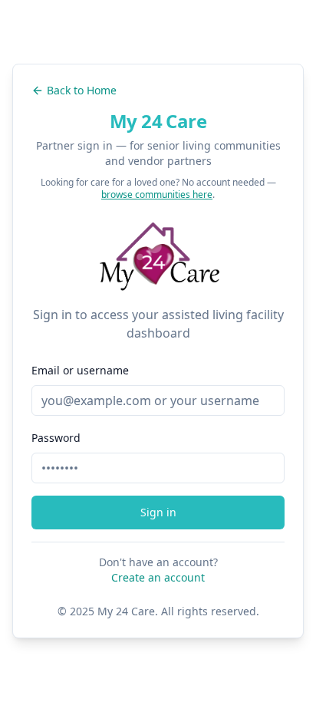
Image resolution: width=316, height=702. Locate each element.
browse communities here (156, 194)
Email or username (80, 370)
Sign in (158, 512)
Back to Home (82, 90)
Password (56, 437)
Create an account (158, 577)
